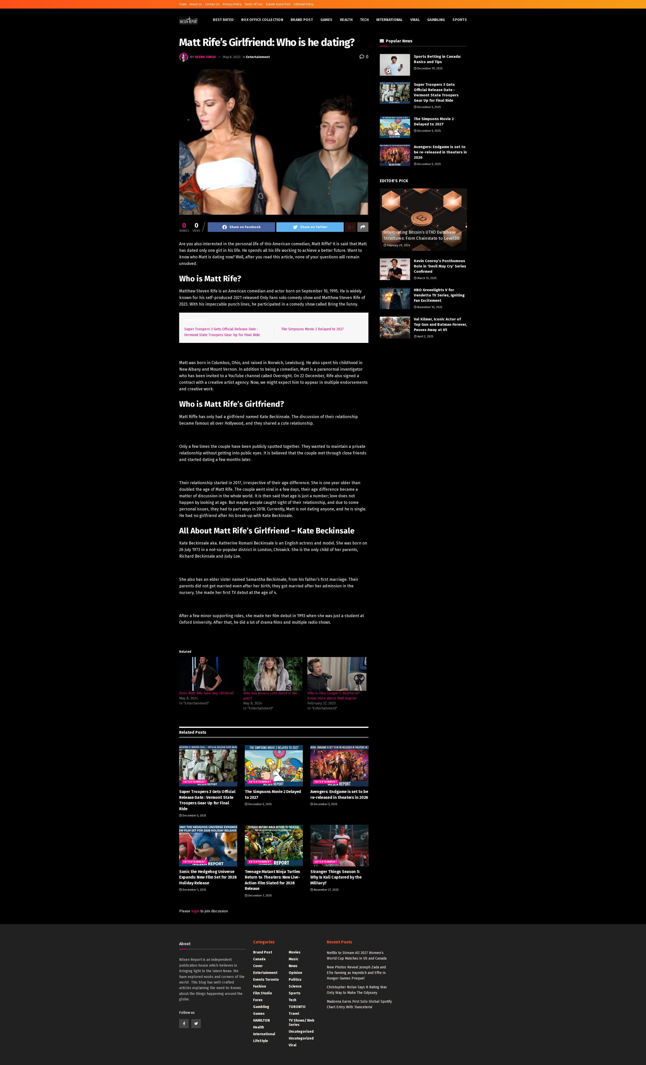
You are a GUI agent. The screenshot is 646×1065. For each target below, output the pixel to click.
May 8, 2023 (231, 57)
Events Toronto (266, 979)
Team (182, 4)
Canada (259, 959)
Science (295, 986)
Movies (295, 952)
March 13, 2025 (426, 278)
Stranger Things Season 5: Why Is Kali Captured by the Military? (335, 877)
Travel (294, 1014)
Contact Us (212, 4)
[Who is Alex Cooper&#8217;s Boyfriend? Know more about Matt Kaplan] (336, 674)
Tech (364, 20)
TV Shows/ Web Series (301, 1022)
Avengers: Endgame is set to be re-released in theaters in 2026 (440, 152)
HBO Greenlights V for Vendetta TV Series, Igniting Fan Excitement (439, 295)
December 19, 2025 (429, 68)
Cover (258, 966)
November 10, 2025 (429, 307)
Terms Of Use (254, 4)
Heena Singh (205, 57)
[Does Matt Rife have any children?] (208, 674)
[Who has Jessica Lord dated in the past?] (272, 674)
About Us (196, 4)
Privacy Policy (232, 4)
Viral (415, 20)
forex (257, 1000)
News (293, 966)
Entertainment (258, 57)
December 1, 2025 (194, 889)
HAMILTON (261, 1020)
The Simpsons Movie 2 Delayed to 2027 (312, 329)
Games (326, 20)
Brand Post (302, 20)
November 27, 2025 (325, 889)
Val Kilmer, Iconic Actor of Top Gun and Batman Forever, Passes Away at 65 (440, 324)
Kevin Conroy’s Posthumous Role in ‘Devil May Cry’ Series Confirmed (440, 266)
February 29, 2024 (398, 245)
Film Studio (262, 993)
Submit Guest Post (278, 4)
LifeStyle (260, 1041)
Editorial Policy (304, 4)
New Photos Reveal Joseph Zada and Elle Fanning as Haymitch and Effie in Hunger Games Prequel (356, 973)
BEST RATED (223, 20)
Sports (459, 20)
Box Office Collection (262, 20)
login (195, 911)
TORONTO (297, 1007)
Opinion (295, 973)
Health (346, 20)
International (389, 20)
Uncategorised (301, 1031)
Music (293, 959)
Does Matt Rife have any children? (206, 693)
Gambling (436, 20)
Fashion (259, 986)
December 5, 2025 (194, 815)
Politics (295, 979)
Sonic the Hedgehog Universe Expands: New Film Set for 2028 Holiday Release (207, 877)
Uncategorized (301, 1038)
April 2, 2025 (425, 336)
